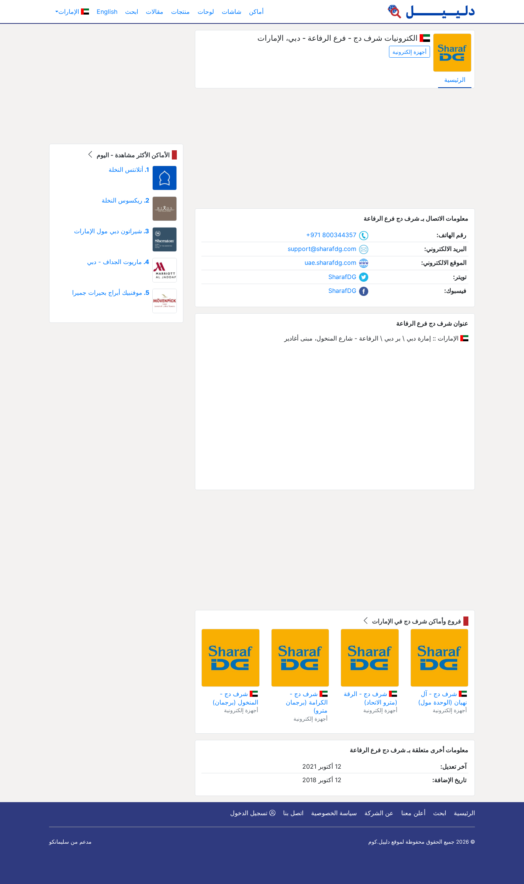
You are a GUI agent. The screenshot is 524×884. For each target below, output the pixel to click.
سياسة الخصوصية (334, 813)
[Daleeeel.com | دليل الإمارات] (431, 11)
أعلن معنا (413, 813)
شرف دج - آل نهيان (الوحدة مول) (442, 698)
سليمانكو (59, 842)
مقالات (154, 11)
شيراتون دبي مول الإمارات (111, 231)
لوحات (206, 11)
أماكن (256, 11)
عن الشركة (379, 813)
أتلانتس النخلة (129, 169)
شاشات (231, 11)
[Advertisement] (335, 148)
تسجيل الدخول (249, 813)
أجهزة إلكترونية (409, 51)
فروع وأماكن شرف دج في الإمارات (416, 621)
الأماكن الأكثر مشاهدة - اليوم (132, 155)
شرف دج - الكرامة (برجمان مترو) (307, 702)
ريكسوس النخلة (125, 200)
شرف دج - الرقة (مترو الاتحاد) (370, 698)
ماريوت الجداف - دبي (118, 262)
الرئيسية (454, 79)
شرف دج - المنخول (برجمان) (235, 698)
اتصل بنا (293, 813)
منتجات (180, 11)
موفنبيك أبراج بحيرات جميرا (110, 292)
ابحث (131, 11)
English (107, 11)
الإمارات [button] (69, 11)
